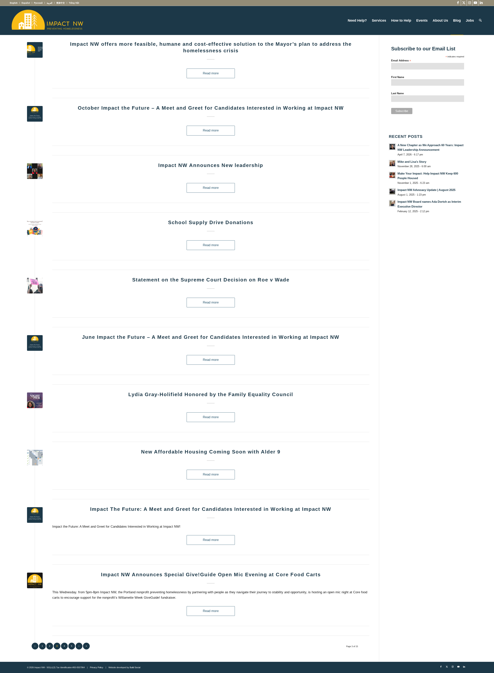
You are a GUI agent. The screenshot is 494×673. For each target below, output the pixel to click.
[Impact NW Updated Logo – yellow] (47, 20)
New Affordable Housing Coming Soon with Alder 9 (210, 452)
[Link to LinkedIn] (481, 3)
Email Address (401, 60)
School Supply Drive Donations (210, 222)
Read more (211, 73)
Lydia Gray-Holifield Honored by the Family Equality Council (210, 394)
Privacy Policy (96, 667)
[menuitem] (15, 3)
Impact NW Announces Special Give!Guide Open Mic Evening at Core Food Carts (211, 574)
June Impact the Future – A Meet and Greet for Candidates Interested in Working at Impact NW (210, 337)
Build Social (135, 667)
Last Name (397, 93)
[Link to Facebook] (458, 3)
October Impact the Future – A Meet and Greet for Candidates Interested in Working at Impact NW (211, 108)
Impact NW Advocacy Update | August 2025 (426, 190)
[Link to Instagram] (469, 3)
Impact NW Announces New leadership (210, 165)
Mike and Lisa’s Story (412, 161)
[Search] (480, 20)
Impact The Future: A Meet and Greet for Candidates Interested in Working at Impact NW (210, 509)
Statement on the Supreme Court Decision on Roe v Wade (210, 280)
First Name (397, 77)
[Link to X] (464, 3)
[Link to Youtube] (475, 3)
